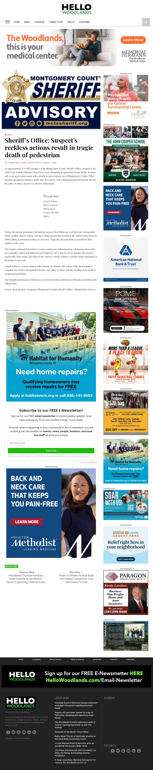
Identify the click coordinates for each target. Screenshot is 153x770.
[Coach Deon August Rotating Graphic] (125, 383)
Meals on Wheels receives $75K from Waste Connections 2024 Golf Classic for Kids (76, 579)
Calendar (39, 22)
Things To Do (56, 22)
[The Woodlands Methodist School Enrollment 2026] (125, 519)
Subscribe (84, 22)
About (71, 22)
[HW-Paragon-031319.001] (125, 614)
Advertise (97, 659)
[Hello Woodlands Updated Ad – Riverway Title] (125, 650)
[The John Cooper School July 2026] (125, 181)
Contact (113, 659)
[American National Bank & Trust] (125, 281)
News (27, 22)
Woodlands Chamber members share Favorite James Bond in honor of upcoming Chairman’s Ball (26, 579)
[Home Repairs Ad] (51, 400)
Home (17, 22)
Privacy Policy (55, 659)
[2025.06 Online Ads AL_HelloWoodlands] (125, 434)
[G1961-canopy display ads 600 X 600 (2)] (125, 119)
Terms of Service (77, 659)
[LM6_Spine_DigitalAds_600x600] (51, 556)
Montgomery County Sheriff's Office (24, 162)
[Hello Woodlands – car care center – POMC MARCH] (125, 332)
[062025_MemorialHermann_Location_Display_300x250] (125, 563)
